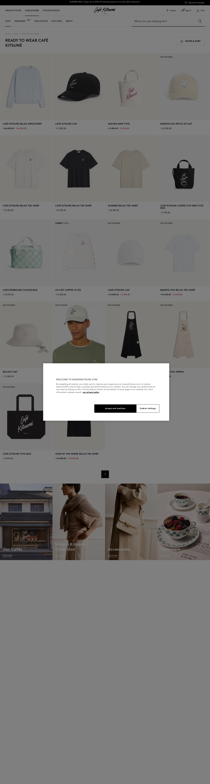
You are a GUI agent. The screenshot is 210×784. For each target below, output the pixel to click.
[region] (106, 392)
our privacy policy (91, 392)
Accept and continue (115, 408)
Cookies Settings (148, 408)
